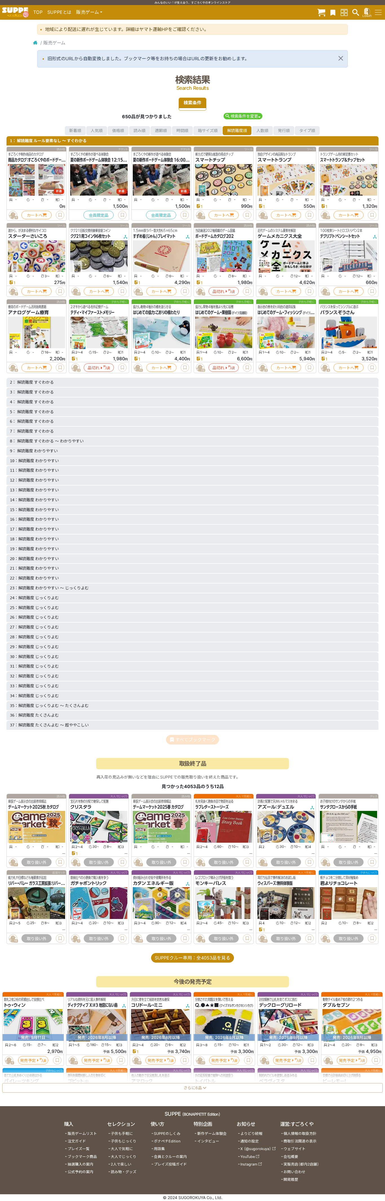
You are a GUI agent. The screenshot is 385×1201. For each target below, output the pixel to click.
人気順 (97, 130)
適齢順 (161, 130)
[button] (243, 116)
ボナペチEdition (167, 1141)
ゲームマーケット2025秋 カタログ (33, 807)
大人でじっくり (123, 1157)
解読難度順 (237, 130)
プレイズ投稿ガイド (170, 1164)
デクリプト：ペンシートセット (340, 236)
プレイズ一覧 (79, 1149)
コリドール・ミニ (147, 1005)
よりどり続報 (251, 1133)
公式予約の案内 (80, 1172)
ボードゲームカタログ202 (214, 236)
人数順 (262, 130)
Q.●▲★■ (207, 1005)
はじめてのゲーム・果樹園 (213, 312)
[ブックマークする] (60, 215)
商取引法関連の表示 (300, 1141)
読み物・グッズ (123, 1172)
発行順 (284, 130)
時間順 (182, 130)
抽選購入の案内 (80, 1164)
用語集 (159, 1149)
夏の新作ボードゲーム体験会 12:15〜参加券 (102, 160)
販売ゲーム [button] (87, 12)
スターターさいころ (27, 236)
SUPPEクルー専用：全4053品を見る (192, 958)
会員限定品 (99, 215)
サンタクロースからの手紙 (338, 807)
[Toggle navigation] (378, 12)
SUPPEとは (59, 12)
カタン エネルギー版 (153, 883)
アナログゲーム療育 (28, 312)
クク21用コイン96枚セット (90, 236)
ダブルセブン (336, 1005)
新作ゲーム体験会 (212, 1133)
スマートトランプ (274, 160)
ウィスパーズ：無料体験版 (275, 883)
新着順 (75, 130)
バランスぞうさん (337, 312)
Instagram (248, 1164)
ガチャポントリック (88, 883)
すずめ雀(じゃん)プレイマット (154, 236)
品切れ (218, 291)
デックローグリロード (280, 1005)
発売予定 (28, 1060)
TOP (38, 12)
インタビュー (208, 1141)
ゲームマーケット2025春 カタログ (158, 807)
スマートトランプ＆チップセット (342, 160)
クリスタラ (80, 807)
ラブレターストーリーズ (212, 807)
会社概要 (291, 1157)
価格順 (118, 130)
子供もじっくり (123, 1141)
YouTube (247, 1157)
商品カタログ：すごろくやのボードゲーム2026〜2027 (48, 160)
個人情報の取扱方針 (300, 1133)
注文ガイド (77, 1141)
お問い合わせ (295, 1172)
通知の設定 (249, 1141)
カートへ (35, 215)
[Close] (341, 58)
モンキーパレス (210, 883)
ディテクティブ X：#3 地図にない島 (93, 1005)
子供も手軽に (122, 1133)
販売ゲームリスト (82, 1133)
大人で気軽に (122, 1149)
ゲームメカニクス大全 (280, 236)
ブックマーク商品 (82, 1157)
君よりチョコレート (338, 883)
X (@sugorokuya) (255, 1149)
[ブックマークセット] (333, 12)
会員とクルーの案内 (170, 1157)
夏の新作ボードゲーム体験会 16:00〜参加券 (165, 160)
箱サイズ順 (208, 130)
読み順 (139, 130)
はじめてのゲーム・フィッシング (280, 312)
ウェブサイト (295, 1149)
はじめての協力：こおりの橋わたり (156, 312)
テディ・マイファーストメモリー (92, 312)
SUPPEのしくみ (167, 1133)
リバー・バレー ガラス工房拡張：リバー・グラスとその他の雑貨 (51, 883)
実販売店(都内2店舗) (301, 1164)
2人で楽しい (121, 1164)
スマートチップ (210, 160)
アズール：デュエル (276, 807)
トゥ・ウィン (14, 1005)
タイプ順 (307, 130)
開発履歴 (291, 1179)
